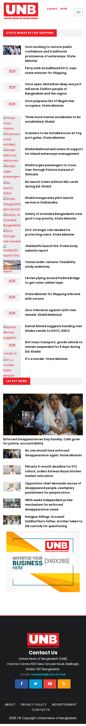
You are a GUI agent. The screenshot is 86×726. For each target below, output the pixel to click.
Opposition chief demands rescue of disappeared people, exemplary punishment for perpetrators (53, 488)
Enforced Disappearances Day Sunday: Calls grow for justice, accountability (41, 441)
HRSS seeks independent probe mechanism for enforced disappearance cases (49, 504)
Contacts (41, 710)
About (10, 704)
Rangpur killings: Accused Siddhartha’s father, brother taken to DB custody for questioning (54, 521)
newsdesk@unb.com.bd (43, 674)
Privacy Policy (34, 704)
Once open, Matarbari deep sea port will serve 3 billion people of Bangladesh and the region (53, 89)
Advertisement (64, 704)
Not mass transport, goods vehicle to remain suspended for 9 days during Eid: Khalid (54, 347)
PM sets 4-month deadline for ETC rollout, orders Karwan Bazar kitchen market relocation (53, 471)
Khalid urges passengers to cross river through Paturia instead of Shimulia (50, 170)
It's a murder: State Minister (46, 359)
